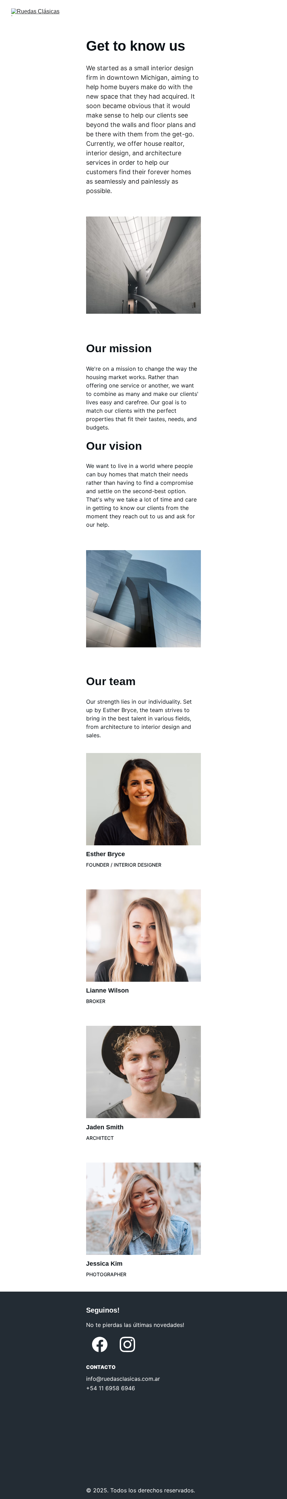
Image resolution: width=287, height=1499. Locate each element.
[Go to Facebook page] (99, 1344)
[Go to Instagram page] (127, 1344)
